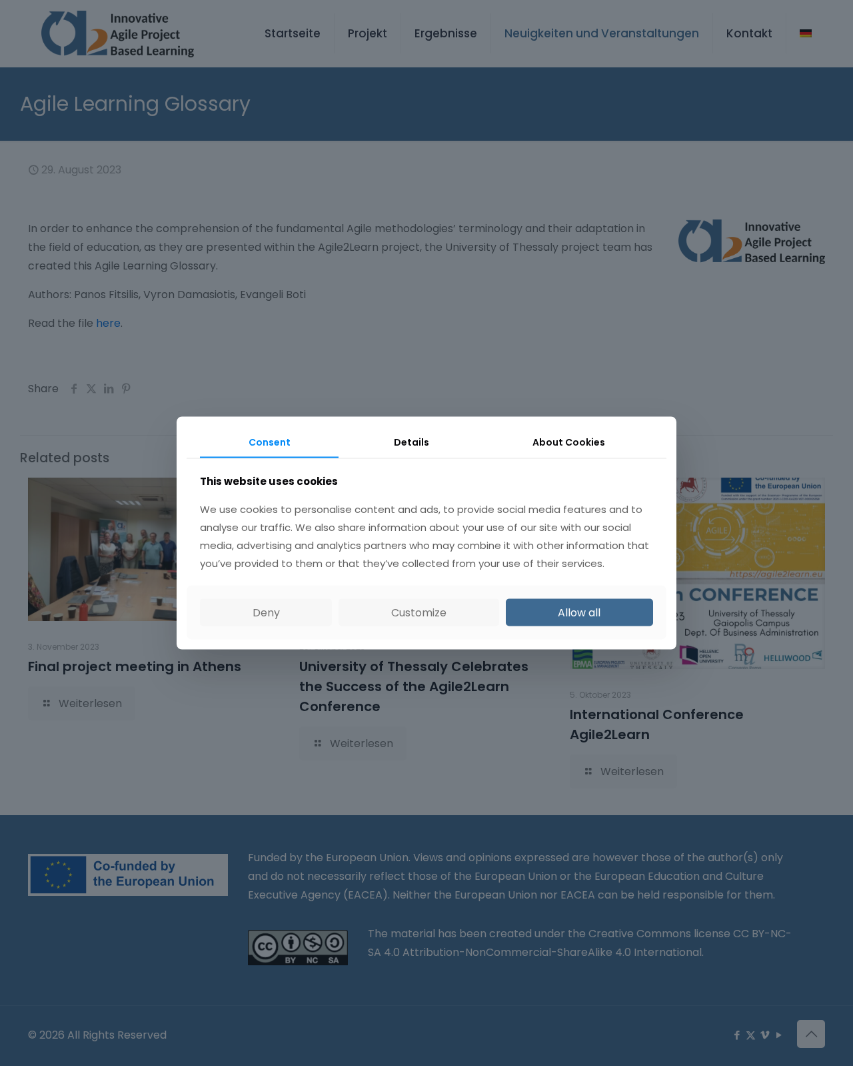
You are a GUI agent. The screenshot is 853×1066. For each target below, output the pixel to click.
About (568, 442)
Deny (266, 612)
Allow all (579, 612)
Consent (270, 442)
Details (411, 442)
